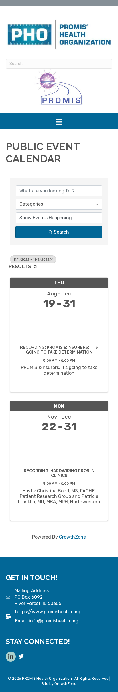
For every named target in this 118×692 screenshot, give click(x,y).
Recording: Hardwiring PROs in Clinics (59, 473)
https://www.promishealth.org (47, 611)
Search (61, 232)
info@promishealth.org (53, 621)
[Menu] (59, 122)
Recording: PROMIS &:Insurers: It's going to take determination (59, 349)
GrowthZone (72, 537)
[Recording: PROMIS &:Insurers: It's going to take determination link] (59, 325)
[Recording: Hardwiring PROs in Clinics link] (59, 449)
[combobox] (59, 204)
